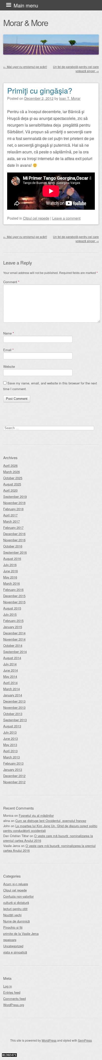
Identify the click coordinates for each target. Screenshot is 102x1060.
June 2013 (10, 738)
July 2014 (10, 664)
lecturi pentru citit (15, 908)
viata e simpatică (15, 952)
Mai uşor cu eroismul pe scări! (25, 67)
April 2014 (10, 682)
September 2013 (15, 720)
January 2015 (12, 626)
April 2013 (10, 751)
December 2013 (14, 701)
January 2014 (12, 695)
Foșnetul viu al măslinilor (36, 815)
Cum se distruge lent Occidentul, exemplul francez (50, 820)
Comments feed (14, 998)
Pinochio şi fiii (13, 927)
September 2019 (15, 496)
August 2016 (12, 558)
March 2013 (11, 757)
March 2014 (11, 688)
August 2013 (12, 726)
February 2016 (13, 589)
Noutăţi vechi (12, 915)
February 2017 (13, 527)
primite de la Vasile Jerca (21, 933)
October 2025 (12, 478)
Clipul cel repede (36, 218)
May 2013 (10, 744)
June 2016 (10, 571)
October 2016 (12, 546)
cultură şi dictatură (16, 902)
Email (8, 349)
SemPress (85, 1040)
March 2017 (11, 521)
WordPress (49, 1040)
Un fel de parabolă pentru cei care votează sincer (76, 69)
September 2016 (15, 552)
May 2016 (10, 577)
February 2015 (13, 620)
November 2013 (14, 707)
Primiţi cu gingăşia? (39, 90)
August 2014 (12, 657)
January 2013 (12, 769)
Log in (7, 986)
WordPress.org (13, 1004)
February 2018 (13, 509)
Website (9, 366)
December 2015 (14, 595)
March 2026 (11, 471)
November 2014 (14, 639)
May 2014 (10, 676)
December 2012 (14, 775)
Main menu (26, 5)
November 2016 (14, 540)
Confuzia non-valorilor (18, 896)
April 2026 (10, 465)
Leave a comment (66, 218)
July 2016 (10, 564)
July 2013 (10, 732)
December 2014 (14, 633)
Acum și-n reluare (15, 884)
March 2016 (11, 583)
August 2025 (12, 484)
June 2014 (10, 670)
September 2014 (15, 651)
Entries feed (11, 992)
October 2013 (12, 713)
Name (8, 333)
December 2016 (14, 533)
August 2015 (12, 608)
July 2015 (10, 614)
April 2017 (10, 515)
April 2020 (10, 490)
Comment (11, 281)
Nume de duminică (16, 921)
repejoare (9, 939)
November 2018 (14, 502)
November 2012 (14, 782)
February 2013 (13, 763)
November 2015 (14, 602)
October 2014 (12, 645)
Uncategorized (13, 946)
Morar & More (25, 22)
